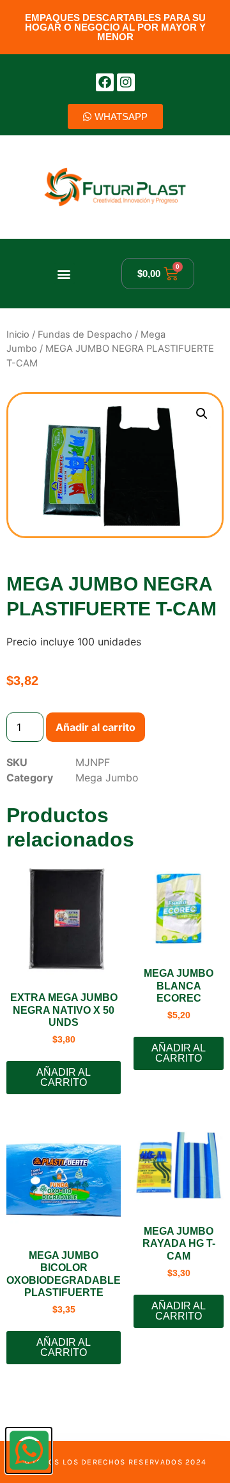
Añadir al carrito (95, 727)
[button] (64, 273)
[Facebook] (105, 82)
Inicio (17, 334)
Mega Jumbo (107, 777)
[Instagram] (126, 82)
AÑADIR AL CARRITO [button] (63, 1077)
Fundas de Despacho (85, 334)
